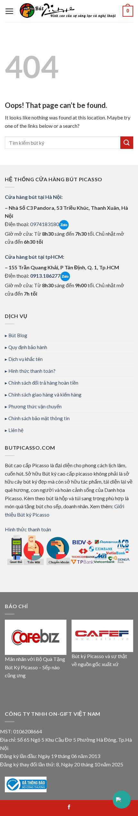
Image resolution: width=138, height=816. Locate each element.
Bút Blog (17, 335)
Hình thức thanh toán (28, 529)
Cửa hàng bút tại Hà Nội (33, 197)
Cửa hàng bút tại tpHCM (34, 257)
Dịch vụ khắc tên (25, 359)
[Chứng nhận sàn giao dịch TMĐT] (26, 783)
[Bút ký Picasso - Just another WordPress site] (68, 11)
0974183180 (44, 224)
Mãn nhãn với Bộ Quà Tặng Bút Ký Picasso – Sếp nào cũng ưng (35, 667)
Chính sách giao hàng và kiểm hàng (45, 394)
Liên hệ (15, 430)
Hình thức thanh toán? (32, 371)
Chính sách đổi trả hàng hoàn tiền (43, 383)
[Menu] (9, 11)
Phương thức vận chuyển (35, 406)
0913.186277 (45, 276)
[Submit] (126, 142)
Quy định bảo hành (27, 347)
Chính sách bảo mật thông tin (39, 418)
